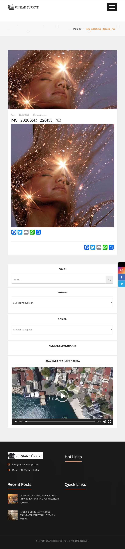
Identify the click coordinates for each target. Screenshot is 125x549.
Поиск (62, 269)
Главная (77, 28)
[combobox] (62, 303)
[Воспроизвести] (15, 421)
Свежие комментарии (62, 345)
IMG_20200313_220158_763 (100, 28)
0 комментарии (40, 115)
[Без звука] (104, 421)
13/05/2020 (24, 115)
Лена (13, 115)
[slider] (60, 421)
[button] (62, 396)
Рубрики (62, 292)
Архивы (62, 319)
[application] (62, 396)
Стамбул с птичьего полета (62, 361)
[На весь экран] (109, 421)
